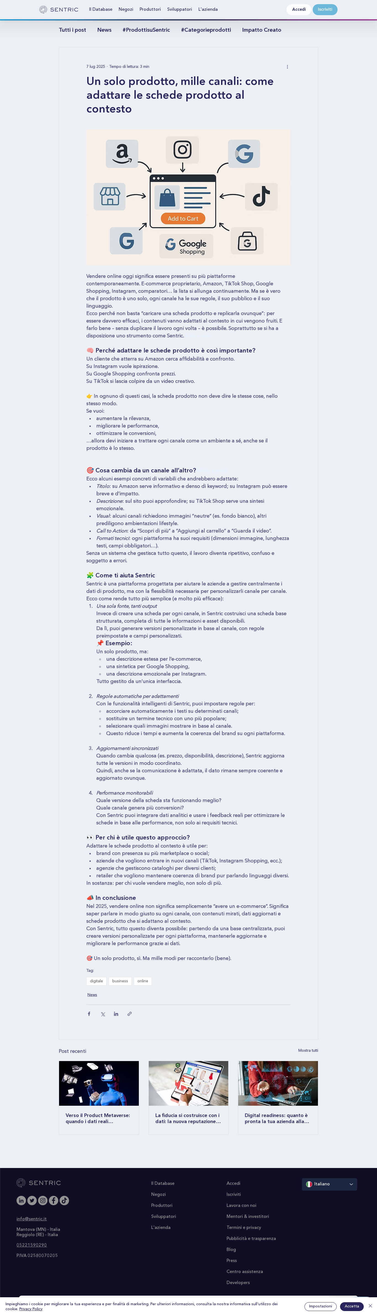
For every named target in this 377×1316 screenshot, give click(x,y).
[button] (100, 9)
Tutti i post (72, 30)
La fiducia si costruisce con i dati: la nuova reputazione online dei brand (187, 1119)
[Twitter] (32, 1200)
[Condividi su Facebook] (89, 1013)
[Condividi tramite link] (129, 1013)
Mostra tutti (308, 1051)
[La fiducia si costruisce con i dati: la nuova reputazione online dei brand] (189, 1083)
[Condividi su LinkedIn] (116, 1013)
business (120, 981)
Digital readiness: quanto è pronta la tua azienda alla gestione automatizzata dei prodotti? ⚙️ (277, 1119)
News (104, 30)
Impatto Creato (261, 30)
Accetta (352, 1306)
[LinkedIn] (21, 1200)
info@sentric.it (32, 1219)
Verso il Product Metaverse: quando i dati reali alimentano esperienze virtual (98, 1119)
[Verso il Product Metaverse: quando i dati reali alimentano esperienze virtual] (99, 1083)
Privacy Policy (31, 1309)
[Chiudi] (370, 1307)
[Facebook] (53, 1200)
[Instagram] (42, 1200)
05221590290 (32, 1245)
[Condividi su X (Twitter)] (102, 1013)
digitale (96, 981)
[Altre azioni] (287, 67)
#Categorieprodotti (206, 30)
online (142, 981)
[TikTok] (64, 1200)
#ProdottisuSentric (146, 30)
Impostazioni (320, 1306)
